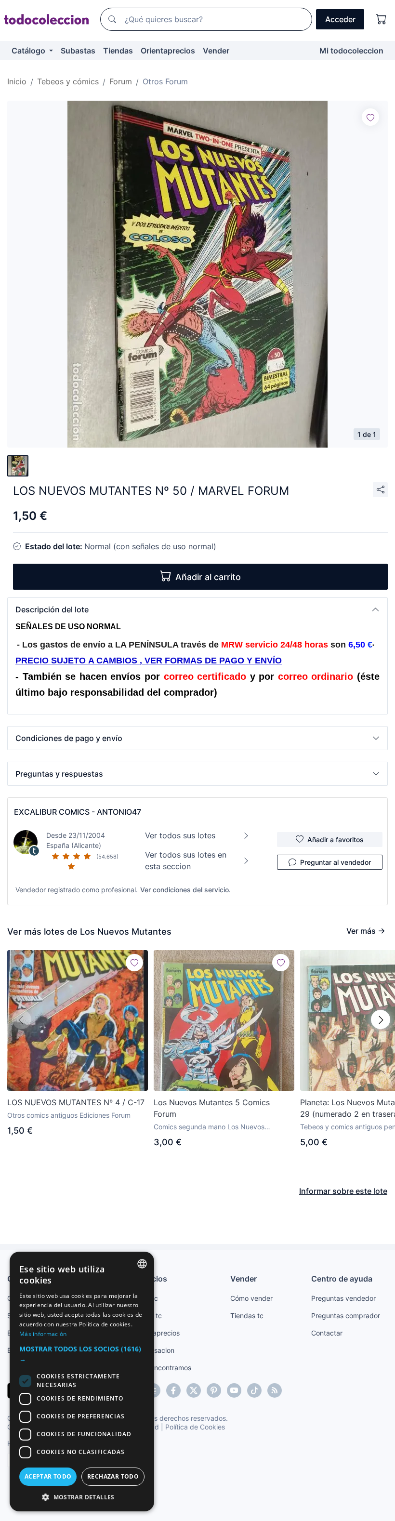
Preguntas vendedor (343, 1298)
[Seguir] (370, 117)
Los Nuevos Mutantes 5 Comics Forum (212, 1108)
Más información (43, 1334)
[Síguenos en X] (193, 1390)
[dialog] (82, 1381)
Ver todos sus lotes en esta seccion (185, 860)
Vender (216, 50)
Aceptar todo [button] (48, 1476)
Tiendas (118, 50)
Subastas (78, 50)
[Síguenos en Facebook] (173, 1390)
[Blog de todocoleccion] (274, 1390)
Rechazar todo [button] (113, 1476)
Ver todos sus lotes (180, 835)
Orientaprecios (168, 50)
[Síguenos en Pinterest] (214, 1390)
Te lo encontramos (162, 1367)
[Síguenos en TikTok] (254, 1390)
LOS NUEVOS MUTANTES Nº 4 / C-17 (76, 1102)
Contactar (326, 1333)
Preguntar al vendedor (335, 862)
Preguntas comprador (345, 1315)
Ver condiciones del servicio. (185, 890)
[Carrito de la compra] (381, 19)
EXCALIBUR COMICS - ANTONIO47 (77, 812)
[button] (197, 609)
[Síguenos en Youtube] (234, 1390)
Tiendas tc (246, 1315)
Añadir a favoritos (335, 839)
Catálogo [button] (29, 50)
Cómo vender (251, 1298)
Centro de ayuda (341, 1278)
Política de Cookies (195, 1427)
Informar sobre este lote (343, 1191)
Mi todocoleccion (351, 50)
